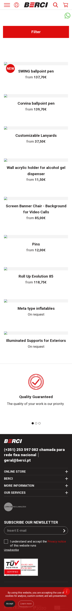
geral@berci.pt (17, 462)
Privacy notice (57, 543)
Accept (9, 603)
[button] (64, 532)
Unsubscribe (11, 551)
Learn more (26, 603)
